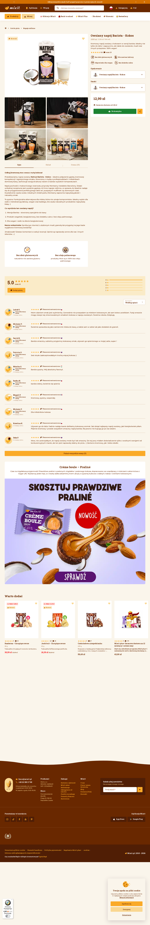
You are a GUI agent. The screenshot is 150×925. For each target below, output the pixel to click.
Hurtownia (65, 799)
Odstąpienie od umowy (66, 791)
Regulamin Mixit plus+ (72, 850)
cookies (86, 850)
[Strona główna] (12, 8)
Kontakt (84, 794)
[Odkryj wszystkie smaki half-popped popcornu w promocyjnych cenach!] (75, 2)
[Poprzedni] (14, 2)
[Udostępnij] (139, 111)
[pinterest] (31, 819)
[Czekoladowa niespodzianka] (95, 629)
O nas (83, 783)
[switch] (8, 916)
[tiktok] (13, 819)
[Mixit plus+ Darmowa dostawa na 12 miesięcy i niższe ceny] (131, 629)
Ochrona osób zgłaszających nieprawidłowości (22, 853)
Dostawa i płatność (68, 783)
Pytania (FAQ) (86, 792)
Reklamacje (65, 787)
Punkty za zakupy (68, 794)
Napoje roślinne (29, 28)
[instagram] (7, 819)
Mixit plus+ (65, 785)
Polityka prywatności (52, 850)
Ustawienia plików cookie (15, 850)
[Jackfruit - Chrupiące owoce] (58, 628)
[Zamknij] (144, 2)
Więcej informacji (127, 897)
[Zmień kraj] (111, 8)
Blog (82, 789)
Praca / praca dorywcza (85, 786)
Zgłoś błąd (43, 857)
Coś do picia (14, 28)
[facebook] (19, 819)
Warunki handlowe (34, 850)
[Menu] (11, 900)
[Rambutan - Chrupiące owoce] (21, 628)
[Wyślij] (139, 789)
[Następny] (136, 2)
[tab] (19, 166)
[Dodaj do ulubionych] (83, 39)
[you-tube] (25, 819)
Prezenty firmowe (67, 796)
